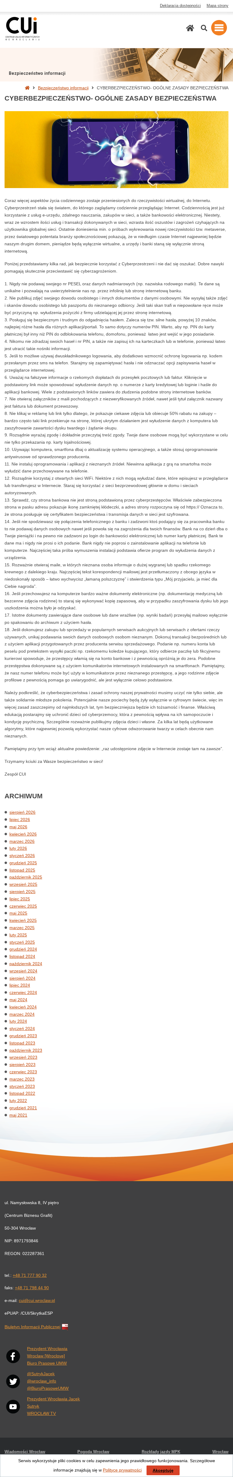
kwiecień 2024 (23, 1007)
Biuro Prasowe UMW (47, 1363)
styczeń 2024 (22, 1028)
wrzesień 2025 (23, 884)
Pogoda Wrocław (93, 1452)
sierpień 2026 (22, 812)
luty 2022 (18, 1100)
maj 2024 (18, 999)
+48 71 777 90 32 (30, 1275)
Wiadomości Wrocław (25, 1452)
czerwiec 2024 (23, 992)
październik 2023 (25, 1050)
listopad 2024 (22, 956)
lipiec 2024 (19, 985)
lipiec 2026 (19, 819)
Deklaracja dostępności (180, 6)
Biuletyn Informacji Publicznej (32, 1326)
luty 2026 (18, 848)
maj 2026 (18, 826)
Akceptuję (163, 1470)
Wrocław (220, 1452)
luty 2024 (18, 1021)
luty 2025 (18, 934)
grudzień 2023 (23, 1035)
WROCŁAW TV (41, 1413)
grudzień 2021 (23, 1107)
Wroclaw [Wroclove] (46, 1355)
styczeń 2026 (22, 855)
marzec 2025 (22, 927)
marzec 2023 (22, 1079)
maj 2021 (18, 1115)
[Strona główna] (190, 28)
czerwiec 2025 (23, 906)
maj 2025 (18, 913)
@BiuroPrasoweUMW (48, 1388)
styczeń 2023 (22, 1086)
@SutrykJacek (41, 1373)
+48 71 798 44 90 (32, 1287)
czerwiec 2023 (23, 1071)
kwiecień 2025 (23, 920)
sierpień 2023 (22, 1064)
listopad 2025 (22, 870)
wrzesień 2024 (23, 971)
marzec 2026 (22, 841)
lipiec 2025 (19, 898)
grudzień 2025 (23, 862)
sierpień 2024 (22, 978)
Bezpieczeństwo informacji (63, 87)
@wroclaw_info (41, 1381)
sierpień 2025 (22, 891)
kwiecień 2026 (23, 834)
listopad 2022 (22, 1093)
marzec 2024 (22, 1014)
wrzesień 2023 (23, 1057)
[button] (219, 27)
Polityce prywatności (122, 1470)
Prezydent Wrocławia (47, 1348)
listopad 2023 (22, 1043)
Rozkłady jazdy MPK (161, 1452)
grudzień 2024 (23, 949)
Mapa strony (217, 6)
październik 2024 (25, 963)
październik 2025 (25, 877)
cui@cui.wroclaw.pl (37, 1300)
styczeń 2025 (22, 942)
